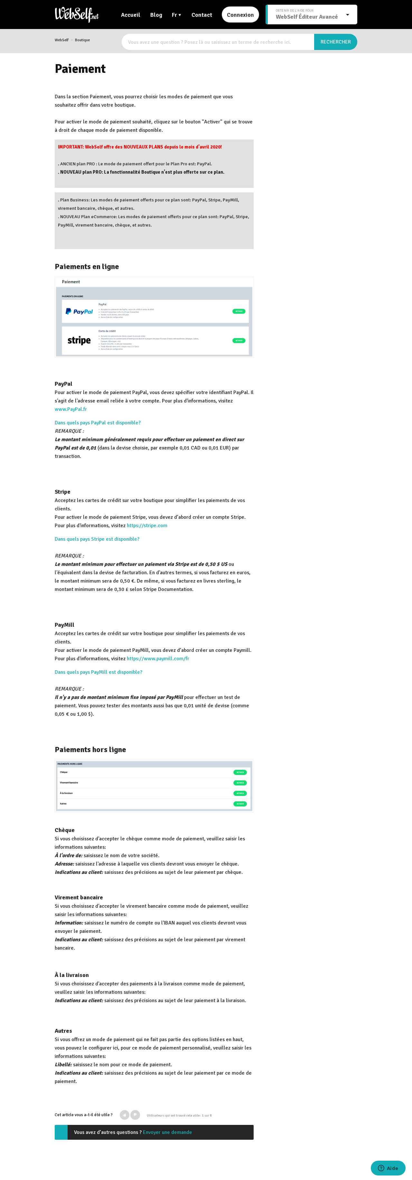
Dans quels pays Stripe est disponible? (97, 539)
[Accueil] (77, 14)
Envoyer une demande (167, 1132)
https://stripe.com (147, 525)
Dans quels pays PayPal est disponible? (98, 423)
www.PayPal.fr (71, 409)
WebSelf (62, 40)
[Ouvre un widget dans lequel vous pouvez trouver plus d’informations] (388, 1169)
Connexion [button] (240, 14)
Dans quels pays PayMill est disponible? (98, 672)
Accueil (130, 14)
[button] (124, 1115)
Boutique (82, 40)
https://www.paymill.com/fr (158, 658)
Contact (202, 14)
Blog (156, 14)
